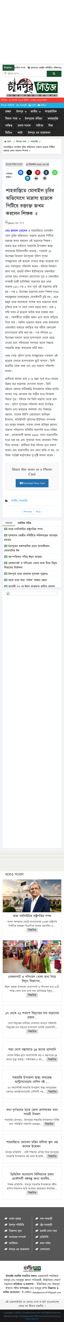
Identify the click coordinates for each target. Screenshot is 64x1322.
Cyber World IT (32, 1319)
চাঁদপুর (19, 111)
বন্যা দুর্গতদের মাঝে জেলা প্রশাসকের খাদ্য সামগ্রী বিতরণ (32, 1112)
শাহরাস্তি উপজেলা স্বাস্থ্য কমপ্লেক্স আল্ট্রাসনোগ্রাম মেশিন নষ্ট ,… (32, 1079)
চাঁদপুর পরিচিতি (7, 105)
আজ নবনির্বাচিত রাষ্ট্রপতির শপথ (25, 529)
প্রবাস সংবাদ (24, 126)
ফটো (34, 105)
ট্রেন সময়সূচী (46, 1225)
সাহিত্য (39, 126)
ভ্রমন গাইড (45, 1243)
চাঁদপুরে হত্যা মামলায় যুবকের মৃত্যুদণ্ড (27, 574)
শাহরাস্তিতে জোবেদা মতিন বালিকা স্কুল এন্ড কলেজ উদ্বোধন (32, 1144)
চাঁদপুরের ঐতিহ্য (33, 119)
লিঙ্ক (50, 126)
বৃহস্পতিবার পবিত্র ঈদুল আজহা (24, 557)
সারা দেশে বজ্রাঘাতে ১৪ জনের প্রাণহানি (32, 1049)
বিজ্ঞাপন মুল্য (15, 1231)
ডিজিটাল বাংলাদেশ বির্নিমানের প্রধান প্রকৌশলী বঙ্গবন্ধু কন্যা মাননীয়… (32, 1176)
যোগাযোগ (45, 1249)
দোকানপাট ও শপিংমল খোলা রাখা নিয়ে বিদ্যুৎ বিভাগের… (32, 978)
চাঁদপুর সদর (21, 141)
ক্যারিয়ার (13, 1243)
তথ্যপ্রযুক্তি (53, 119)
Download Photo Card (34, 483)
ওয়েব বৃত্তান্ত (15, 1219)
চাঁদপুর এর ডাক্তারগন (39, 133)
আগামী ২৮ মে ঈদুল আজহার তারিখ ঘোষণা (31, 586)
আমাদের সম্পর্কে (17, 1237)
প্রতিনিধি (44, 1237)
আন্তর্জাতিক (51, 111)
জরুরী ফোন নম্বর (48, 1231)
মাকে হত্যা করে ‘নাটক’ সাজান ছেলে (27, 580)
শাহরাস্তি (34, 141)
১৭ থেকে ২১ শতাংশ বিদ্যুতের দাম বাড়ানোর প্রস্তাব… (32, 1015)
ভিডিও (43, 105)
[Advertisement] (32, 32)
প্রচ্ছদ (8, 111)
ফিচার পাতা (11, 119)
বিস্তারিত (32, 930)
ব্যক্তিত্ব (8, 126)
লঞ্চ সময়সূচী (21, 105)
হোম (8, 141)
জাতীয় (34, 111)
